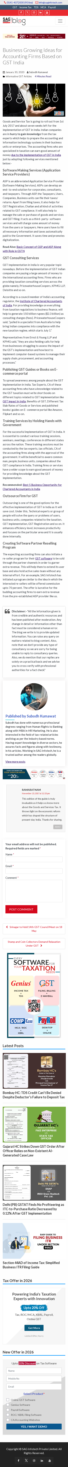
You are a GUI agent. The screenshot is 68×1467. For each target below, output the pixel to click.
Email (9, 866)
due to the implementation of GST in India (36, 155)
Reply (58, 827)
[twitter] (27, 12)
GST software (43, 558)
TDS (36, 7)
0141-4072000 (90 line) (19, 2)
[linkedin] (40, 12)
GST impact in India (14, 401)
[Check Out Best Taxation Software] (34, 773)
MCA (43, 7)
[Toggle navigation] (60, 21)
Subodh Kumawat (38, 72)
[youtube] (47, 12)
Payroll (52, 7)
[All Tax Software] (34, 995)
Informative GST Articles (19, 76)
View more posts (15, 761)
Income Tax (25, 7)
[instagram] (34, 12)
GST (15, 7)
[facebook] (21, 12)
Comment (12, 877)
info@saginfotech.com (50, 2)
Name (9, 854)
